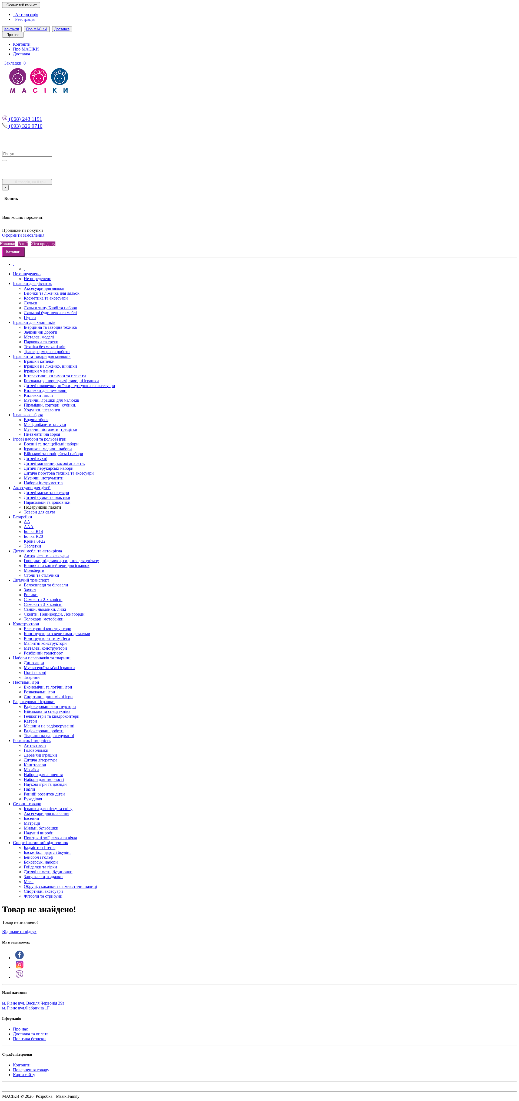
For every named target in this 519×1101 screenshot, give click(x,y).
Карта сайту (24, 1074)
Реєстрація (24, 19)
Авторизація (25, 14)
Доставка (61, 29)
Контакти (11, 29)
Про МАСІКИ (36, 29)
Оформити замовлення (23, 235)
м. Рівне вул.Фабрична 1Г (25, 1008)
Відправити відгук (19, 931)
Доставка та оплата (30, 1034)
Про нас (20, 1029)
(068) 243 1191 (25, 119)
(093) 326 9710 (25, 126)
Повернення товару (31, 1070)
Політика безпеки (29, 1038)
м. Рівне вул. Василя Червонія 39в (33, 1003)
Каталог (12, 252)
